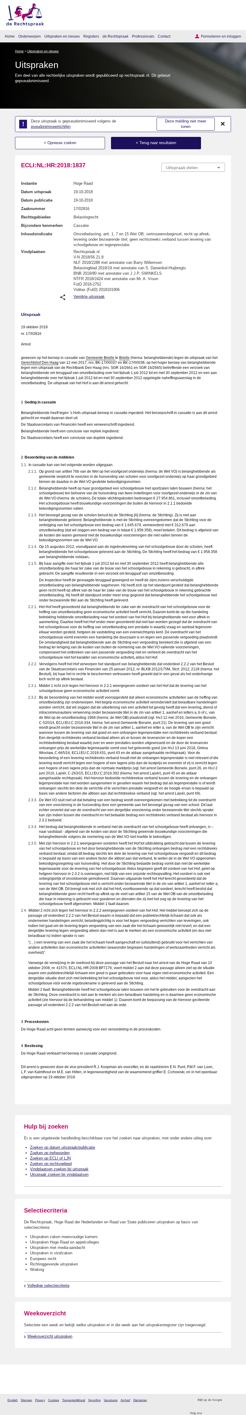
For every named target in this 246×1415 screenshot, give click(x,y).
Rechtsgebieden (36, 217)
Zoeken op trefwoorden (50, 1153)
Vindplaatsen (33, 251)
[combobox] (193, 167)
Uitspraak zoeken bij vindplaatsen (59, 1174)
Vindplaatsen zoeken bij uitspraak (59, 1169)
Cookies (53, 1400)
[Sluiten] (223, 124)
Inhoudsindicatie (36, 234)
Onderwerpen (29, 36)
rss (227, 1400)
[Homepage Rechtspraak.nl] (23, 13)
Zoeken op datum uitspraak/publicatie (62, 1147)
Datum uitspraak (36, 192)
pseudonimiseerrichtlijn (50, 126)
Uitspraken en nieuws (62, 36)
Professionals (143, 36)
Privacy (40, 1400)
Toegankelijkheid (73, 1400)
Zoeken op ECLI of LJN (50, 1158)
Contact (164, 36)
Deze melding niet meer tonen (185, 124)
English (13, 1400)
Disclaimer (140, 1400)
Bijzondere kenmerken (42, 225)
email (235, 1400)
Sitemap (26, 1400)
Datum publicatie (36, 200)
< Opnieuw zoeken (60, 143)
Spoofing (94, 1400)
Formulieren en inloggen (221, 36)
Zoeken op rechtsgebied (51, 1163)
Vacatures (111, 1400)
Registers (91, 36)
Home (10, 36)
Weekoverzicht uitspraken (49, 1336)
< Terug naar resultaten (156, 143)
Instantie (29, 183)
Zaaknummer (33, 208)
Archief (125, 1400)
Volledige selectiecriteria (48, 1285)
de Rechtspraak (115, 36)
